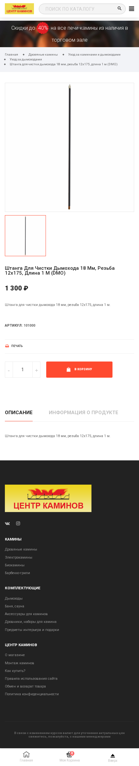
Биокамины (15, 565)
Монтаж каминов (19, 663)
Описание (19, 412)
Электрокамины (18, 557)
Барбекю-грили (17, 573)
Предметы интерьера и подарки (32, 630)
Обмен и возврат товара (25, 686)
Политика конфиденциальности (32, 694)
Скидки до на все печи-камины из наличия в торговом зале (69, 34)
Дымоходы (14, 598)
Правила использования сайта (31, 679)
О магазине (15, 655)
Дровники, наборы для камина (31, 622)
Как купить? (15, 671)
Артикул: (14, 325)
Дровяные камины (21, 549)
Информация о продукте (83, 412)
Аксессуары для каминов (26, 614)
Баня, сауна (14, 606)
